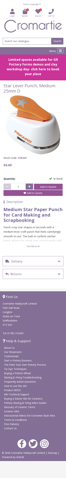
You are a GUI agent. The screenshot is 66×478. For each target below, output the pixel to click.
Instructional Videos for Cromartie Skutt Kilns (29, 415)
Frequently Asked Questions (20, 381)
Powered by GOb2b (13, 457)
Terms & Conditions (15, 419)
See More (32, 246)
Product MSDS (12, 390)
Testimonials (11, 356)
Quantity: (9, 178)
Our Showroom (13, 352)
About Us (9, 347)
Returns (15, 274)
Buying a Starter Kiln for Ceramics (23, 398)
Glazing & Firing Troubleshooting (22, 377)
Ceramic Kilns (11, 411)
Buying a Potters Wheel (17, 373)
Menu (52, 51)
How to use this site (15, 386)
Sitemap (53, 453)
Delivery (16, 261)
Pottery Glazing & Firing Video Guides (25, 403)
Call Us (51, 15)
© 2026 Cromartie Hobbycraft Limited (24, 453)
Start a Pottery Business (18, 360)
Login (12, 15)
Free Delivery (11, 424)
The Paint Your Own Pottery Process (25, 364)
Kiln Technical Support (16, 394)
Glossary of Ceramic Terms (19, 407)
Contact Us (10, 428)
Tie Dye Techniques (15, 369)
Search (57, 41)
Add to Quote (34, 193)
